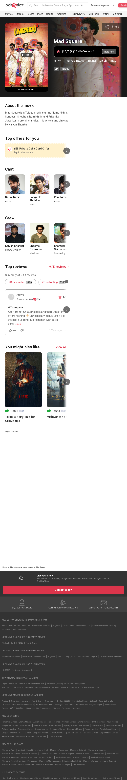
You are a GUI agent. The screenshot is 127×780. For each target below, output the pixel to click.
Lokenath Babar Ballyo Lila (111, 657)
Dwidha (5, 708)
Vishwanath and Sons (41, 626)
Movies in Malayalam (97, 750)
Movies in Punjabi (62, 765)
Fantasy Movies (91, 729)
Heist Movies (25, 725)
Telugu (65, 68)
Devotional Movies (113, 725)
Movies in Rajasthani (11, 754)
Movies (9, 14)
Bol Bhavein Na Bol (44, 705)
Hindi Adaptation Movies (30, 778)
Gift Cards (117, 14)
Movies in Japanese (10, 757)
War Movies (84, 725)
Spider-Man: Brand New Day (104, 626)
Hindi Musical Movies (71, 778)
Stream (19, 14)
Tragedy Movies (55, 736)
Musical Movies (40, 725)
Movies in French (9, 761)
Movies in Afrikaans (48, 754)
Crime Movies (84, 722)
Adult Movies (112, 722)
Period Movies (8, 736)
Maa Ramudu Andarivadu (23, 705)
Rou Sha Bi (69, 705)
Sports (49, 14)
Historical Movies (90, 733)
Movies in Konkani (30, 754)
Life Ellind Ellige (17, 708)
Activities (61, 14)
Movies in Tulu (112, 754)
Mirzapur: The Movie (62, 708)
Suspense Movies (40, 733)
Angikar (94, 657)
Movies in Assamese (59, 750)
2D (56, 68)
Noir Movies (41, 736)
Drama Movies (25, 722)
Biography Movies (74, 729)
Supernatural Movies (109, 733)
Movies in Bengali (63, 757)
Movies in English (66, 754)
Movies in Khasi (83, 754)
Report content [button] (12, 431)
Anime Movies (97, 725)
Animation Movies (57, 729)
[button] (57, 5)
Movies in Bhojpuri (108, 761)
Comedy (70, 61)
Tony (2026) (70, 657)
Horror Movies (55, 725)
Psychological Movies (109, 729)
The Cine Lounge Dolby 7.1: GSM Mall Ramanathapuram (26, 687)
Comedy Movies (69, 722)
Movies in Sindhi (46, 757)
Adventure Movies (57, 733)
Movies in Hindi (41, 750)
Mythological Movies (25, 736)
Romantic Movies (9, 722)
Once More (81, 626)
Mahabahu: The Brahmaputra (38, 708)
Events (30, 14)
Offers (106, 14)
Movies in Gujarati (78, 750)
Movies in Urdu (79, 765)
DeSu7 (60, 657)
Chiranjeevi (27, 670)
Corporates (94, 14)
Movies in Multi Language (50, 761)
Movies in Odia (98, 754)
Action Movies (39, 722)
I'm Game (16, 670)
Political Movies (9, 729)
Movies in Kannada (29, 757)
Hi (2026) (57, 626)
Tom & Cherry (31, 643)
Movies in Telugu (90, 761)
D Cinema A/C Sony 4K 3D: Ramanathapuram (66, 684)
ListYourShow (78, 14)
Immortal (77, 708)
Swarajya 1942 (51, 701)
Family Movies (54, 722)
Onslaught (58, 705)
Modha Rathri (68, 626)
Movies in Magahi (25, 750)
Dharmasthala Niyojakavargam (89, 705)
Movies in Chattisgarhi (100, 757)
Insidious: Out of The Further (14, 629)
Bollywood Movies (9, 733)
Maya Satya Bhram (80, 701)
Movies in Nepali (9, 765)
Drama (80, 61)
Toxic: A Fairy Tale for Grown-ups (16, 626)
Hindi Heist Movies (51, 778)
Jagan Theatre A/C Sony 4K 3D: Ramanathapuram (23, 684)
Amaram (26, 701)
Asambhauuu (110, 705)
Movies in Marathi (26, 765)
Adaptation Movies (10, 725)
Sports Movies (41, 729)
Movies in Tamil (9, 750)
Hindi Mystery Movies (111, 778)
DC (89, 626)
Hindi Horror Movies (91, 778)
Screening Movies (25, 729)
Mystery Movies (70, 725)
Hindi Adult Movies (10, 778)
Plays (40, 14)
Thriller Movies (98, 722)
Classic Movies (74, 733)
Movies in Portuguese (28, 761)
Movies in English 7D (72, 761)
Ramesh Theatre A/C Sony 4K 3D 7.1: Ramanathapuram (75, 687)
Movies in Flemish (80, 757)
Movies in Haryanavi (44, 765)
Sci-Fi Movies (25, 733)
